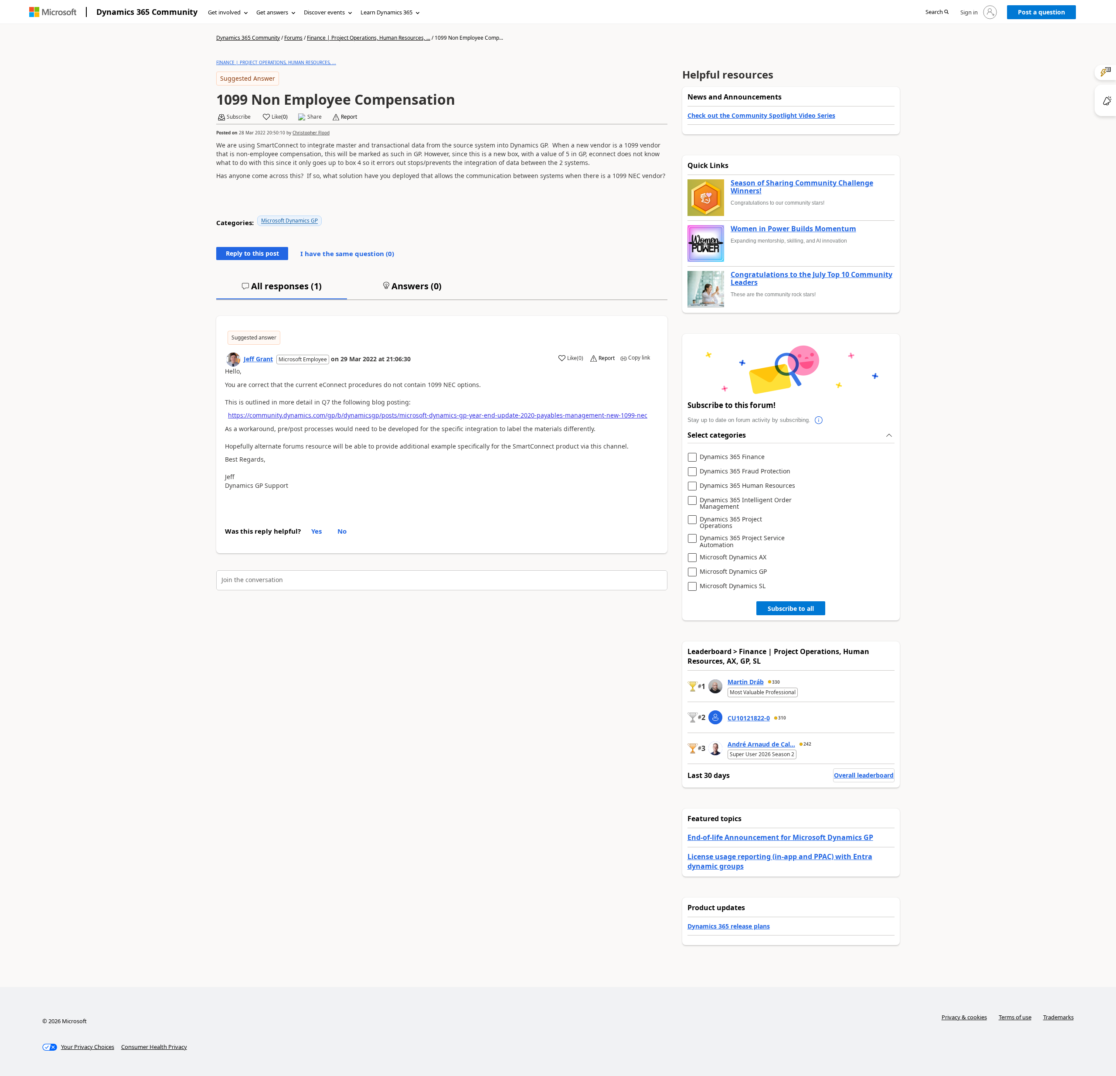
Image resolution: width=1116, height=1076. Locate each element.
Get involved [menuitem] (224, 12)
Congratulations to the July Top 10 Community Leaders (811, 278)
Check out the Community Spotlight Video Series (761, 115)
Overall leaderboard (864, 775)
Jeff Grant (258, 359)
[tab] (281, 289)
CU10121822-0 (749, 718)
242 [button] (807, 744)
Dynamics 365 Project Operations (731, 522)
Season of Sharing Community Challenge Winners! (802, 187)
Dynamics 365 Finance (732, 457)
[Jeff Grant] (233, 360)
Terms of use (1015, 1017)
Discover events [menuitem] (324, 12)
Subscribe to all (791, 608)
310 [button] (782, 718)
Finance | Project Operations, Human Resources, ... (368, 37)
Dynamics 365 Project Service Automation (742, 541)
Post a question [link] (1041, 12)
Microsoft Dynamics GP (289, 220)
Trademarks (1058, 1017)
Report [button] (349, 116)
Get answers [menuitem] (272, 12)
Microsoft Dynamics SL (733, 586)
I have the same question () (347, 253)
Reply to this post (252, 253)
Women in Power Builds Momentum (793, 229)
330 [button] (776, 682)
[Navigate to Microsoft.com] (52, 12)
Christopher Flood (311, 133)
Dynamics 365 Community (146, 12)
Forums (293, 37)
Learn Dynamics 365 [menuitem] (386, 12)
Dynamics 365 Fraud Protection (745, 471)
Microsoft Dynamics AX (733, 557)
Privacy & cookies (964, 1017)
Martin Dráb (746, 682)
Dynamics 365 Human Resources (747, 486)
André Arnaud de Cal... (761, 744)
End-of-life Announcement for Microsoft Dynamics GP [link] (780, 837)
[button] (937, 12)
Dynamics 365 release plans (728, 926)
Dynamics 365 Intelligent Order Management (746, 503)
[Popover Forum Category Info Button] (819, 420)
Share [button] (314, 116)
